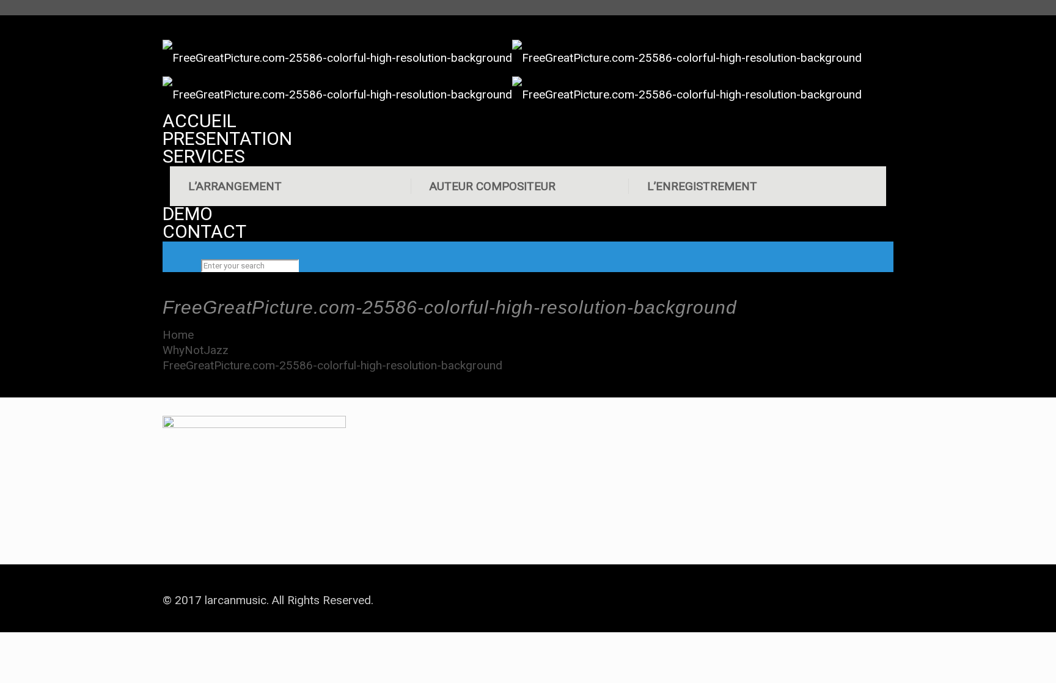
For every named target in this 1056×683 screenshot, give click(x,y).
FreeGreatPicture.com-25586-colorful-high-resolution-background (332, 365)
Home (178, 335)
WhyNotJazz (196, 350)
